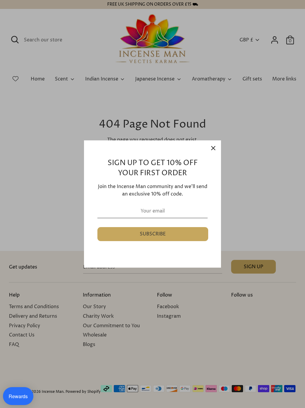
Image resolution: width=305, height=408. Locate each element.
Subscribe (153, 234)
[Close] (213, 148)
